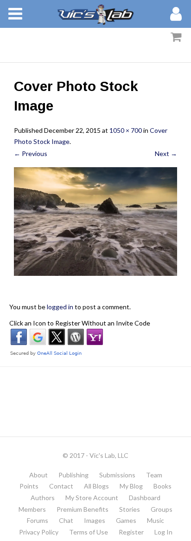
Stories (129, 509)
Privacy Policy (38, 532)
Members (32, 509)
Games (126, 520)
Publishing (73, 475)
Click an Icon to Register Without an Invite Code (79, 323)
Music (155, 520)
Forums (37, 520)
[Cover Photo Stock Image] (95, 221)
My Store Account (91, 498)
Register (131, 532)
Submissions (117, 475)
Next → (166, 153)
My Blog (131, 486)
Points (28, 486)
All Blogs (96, 486)
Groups (161, 509)
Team (154, 475)
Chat (66, 520)
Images (94, 520)
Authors (43, 498)
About (38, 475)
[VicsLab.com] (95, 14)
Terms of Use (88, 532)
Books (162, 486)
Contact (61, 486)
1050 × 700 (125, 130)
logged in (60, 307)
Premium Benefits (82, 509)
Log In (163, 532)
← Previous (30, 153)
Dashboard (144, 498)
